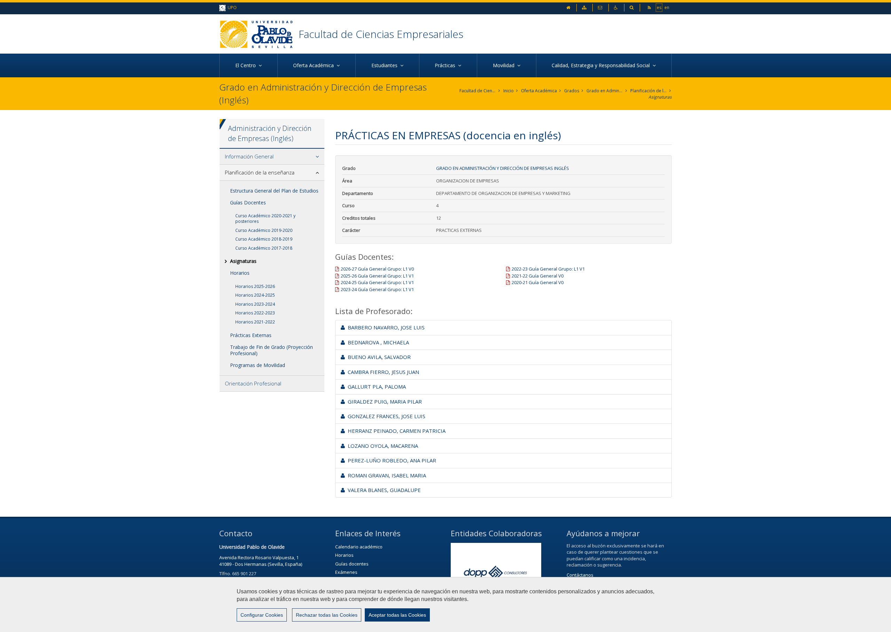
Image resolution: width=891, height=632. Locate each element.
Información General (249, 156)
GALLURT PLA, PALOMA (375, 386)
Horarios (240, 273)
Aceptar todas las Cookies (397, 615)
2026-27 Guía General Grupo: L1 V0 (377, 269)
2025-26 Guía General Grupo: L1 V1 (377, 276)
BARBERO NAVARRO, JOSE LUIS (385, 327)
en (666, 7)
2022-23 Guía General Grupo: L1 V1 (548, 269)
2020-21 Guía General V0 (537, 282)
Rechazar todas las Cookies (326, 615)
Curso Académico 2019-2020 (263, 230)
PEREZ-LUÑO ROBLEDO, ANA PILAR (390, 460)
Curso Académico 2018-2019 (263, 239)
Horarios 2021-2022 (255, 322)
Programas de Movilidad (257, 365)
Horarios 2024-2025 (255, 295)
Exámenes (346, 572)
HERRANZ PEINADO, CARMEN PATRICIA (395, 430)
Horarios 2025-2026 (255, 286)
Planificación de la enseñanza (648, 91)
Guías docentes (352, 564)
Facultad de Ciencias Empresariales (381, 34)
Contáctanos (580, 575)
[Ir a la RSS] (650, 7)
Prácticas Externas (250, 335)
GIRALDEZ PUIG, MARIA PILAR (383, 401)
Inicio (508, 91)
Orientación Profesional (253, 383)
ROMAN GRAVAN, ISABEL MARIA (385, 475)
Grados (571, 91)
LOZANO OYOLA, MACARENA (381, 445)
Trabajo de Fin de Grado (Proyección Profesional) (271, 350)
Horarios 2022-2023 (255, 313)
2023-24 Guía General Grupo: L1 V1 (377, 289)
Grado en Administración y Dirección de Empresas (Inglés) (604, 91)
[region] (445, 604)
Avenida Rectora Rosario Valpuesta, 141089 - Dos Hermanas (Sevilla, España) (260, 560)
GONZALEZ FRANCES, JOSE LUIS (385, 416)
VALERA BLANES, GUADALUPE (383, 489)
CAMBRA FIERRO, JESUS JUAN (382, 371)
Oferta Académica (539, 91)
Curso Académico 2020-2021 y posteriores (265, 218)
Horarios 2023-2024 (255, 304)
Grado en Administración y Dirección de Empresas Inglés (502, 168)
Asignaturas (660, 97)
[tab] (272, 157)
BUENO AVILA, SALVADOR (378, 356)
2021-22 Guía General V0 (537, 276)
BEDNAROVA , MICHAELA (377, 342)
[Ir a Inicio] (259, 34)
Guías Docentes (248, 202)
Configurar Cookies (262, 615)
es (659, 7)
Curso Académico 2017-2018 (263, 248)
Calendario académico (359, 547)
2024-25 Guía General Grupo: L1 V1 (377, 282)
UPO (231, 7)
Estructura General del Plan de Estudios (274, 190)
